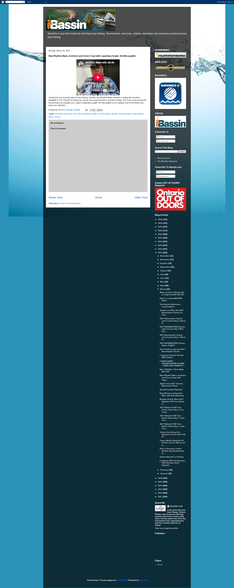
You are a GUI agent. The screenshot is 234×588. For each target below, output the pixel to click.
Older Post (141, 197)
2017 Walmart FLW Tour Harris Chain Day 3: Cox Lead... (172, 409)
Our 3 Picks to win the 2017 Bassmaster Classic (172, 350)
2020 (160, 241)
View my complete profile (166, 528)
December (165, 256)
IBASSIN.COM (64, 110)
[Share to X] (96, 110)
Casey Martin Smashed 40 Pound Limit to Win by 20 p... (172, 442)
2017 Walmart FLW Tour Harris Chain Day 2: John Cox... (172, 418)
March (163, 289)
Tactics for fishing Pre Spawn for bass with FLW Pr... (172, 434)
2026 (160, 219)
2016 (160, 478)
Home (98, 197)
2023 (160, 230)
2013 (160, 489)
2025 (160, 223)
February (164, 470)
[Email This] (91, 110)
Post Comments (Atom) (70, 203)
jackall (114, 114)
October (164, 263)
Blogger (143, 580)
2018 (160, 249)
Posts (161, 137)
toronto (57, 117)
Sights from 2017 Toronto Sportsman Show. (171, 385)
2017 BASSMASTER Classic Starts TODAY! (172, 344)
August (164, 271)
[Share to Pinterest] (101, 110)
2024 (160, 227)
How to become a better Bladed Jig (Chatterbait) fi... (172, 450)
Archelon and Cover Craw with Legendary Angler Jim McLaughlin (83, 114)
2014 (160, 485)
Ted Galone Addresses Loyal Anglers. (170, 305)
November (165, 259)
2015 (160, 482)
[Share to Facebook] (99, 110)
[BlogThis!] (93, 110)
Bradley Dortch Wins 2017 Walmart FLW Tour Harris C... (172, 401)
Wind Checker (163, 158)
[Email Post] (86, 110)
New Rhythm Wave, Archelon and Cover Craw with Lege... (173, 377)
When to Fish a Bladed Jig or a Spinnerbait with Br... (172, 293)
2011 (160, 497)
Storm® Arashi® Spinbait (171, 389)
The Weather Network (167, 161)
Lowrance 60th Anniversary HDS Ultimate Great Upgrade (172, 463)
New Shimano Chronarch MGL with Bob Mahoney (172, 394)
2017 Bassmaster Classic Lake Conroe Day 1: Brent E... (172, 337)
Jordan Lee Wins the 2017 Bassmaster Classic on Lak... (172, 312)
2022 (160, 234)
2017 (160, 252)
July (162, 274)
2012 (160, 493)
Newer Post (56, 197)
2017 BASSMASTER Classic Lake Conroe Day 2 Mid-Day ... (172, 329)
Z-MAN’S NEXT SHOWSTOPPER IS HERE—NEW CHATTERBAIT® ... (172, 363)
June (162, 278)
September (165, 267)
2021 (160, 238)
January (164, 473)
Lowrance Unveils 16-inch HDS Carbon (172, 356)
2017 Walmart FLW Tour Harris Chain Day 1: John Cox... (172, 426)
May (162, 282)
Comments (163, 141)
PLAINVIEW (122, 580)
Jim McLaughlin (125, 114)
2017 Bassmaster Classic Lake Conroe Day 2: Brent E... (172, 320)
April (162, 285)
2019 (160, 245)
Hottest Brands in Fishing (171, 457)
